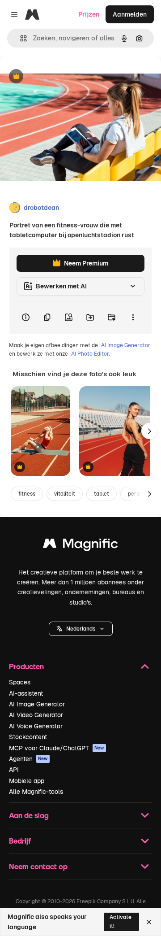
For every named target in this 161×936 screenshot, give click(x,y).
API (14, 770)
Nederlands (80, 628)
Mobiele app (26, 781)
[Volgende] (149, 431)
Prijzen (88, 14)
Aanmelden (130, 14)
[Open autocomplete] (20, 38)
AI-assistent (26, 693)
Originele (59, 77)
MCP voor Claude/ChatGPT (56, 748)
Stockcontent (28, 737)
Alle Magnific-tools (36, 792)
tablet (101, 493)
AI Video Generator (36, 715)
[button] (81, 629)
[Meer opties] (133, 318)
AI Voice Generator (36, 726)
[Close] (148, 922)
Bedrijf (20, 840)
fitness (26, 493)
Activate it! (120, 921)
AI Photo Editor (90, 353)
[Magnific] (80, 546)
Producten (26, 666)
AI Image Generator (125, 345)
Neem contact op (38, 866)
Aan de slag (29, 815)
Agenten (28, 759)
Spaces (19, 682)
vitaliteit (64, 493)
